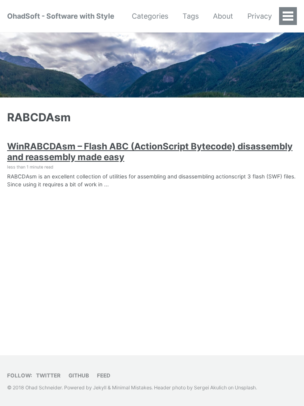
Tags (190, 16)
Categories (150, 16)
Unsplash (245, 388)
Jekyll (99, 388)
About (223, 16)
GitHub (78, 375)
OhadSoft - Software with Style (60, 16)
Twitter (48, 375)
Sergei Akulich (210, 388)
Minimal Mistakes (132, 388)
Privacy (259, 16)
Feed (103, 375)
